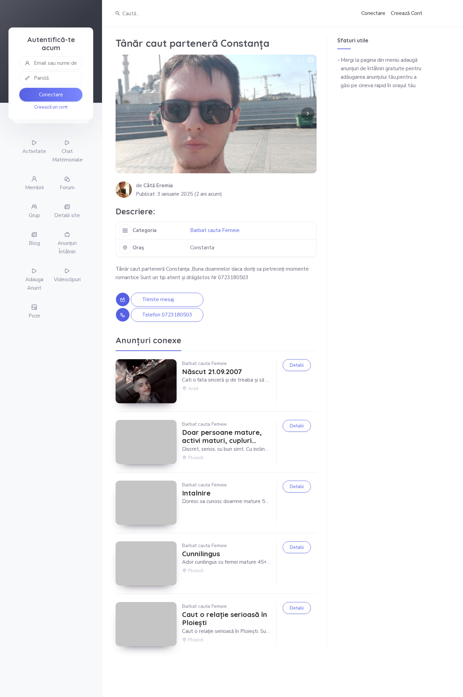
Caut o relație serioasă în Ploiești (224, 619)
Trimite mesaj (158, 299)
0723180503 (177, 314)
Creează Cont (406, 13)
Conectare (51, 94)
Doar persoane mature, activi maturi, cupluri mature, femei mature (222, 436)
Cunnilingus (201, 554)
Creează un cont (50, 107)
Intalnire (196, 493)
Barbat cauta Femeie (215, 230)
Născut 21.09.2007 (212, 372)
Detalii (297, 365)
